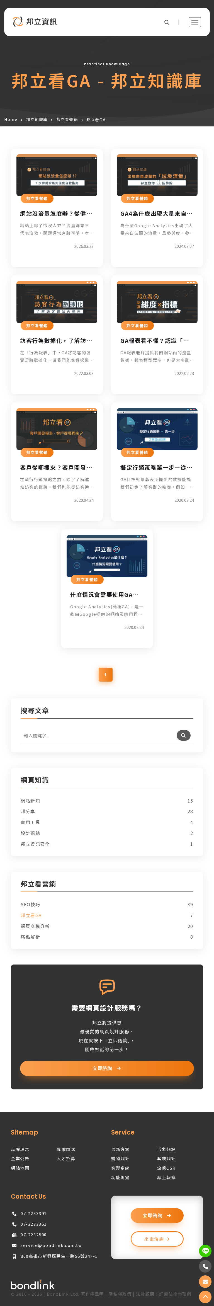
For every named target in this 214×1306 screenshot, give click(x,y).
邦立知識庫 (37, 119)
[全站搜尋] (171, 22)
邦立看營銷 (67, 119)
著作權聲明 (92, 1294)
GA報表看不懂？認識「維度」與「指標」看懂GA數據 (154, 341)
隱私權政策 (120, 1294)
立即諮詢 (103, 1068)
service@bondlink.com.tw (51, 1245)
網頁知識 (35, 780)
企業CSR (166, 1168)
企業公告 (20, 1158)
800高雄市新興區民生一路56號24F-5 (59, 1256)
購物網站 (120, 1158)
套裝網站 (166, 1158)
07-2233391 (34, 1213)
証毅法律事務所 (175, 1294)
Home (10, 119)
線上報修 (166, 1177)
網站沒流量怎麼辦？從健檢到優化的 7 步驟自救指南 (56, 213)
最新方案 (120, 1149)
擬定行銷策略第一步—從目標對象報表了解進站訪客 (156, 467)
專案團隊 (66, 1149)
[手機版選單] (195, 22)
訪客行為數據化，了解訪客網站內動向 (56, 341)
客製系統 (120, 1168)
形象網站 (166, 1149)
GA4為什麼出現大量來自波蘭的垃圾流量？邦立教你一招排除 (156, 213)
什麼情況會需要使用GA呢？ (101, 595)
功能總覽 (120, 1177)
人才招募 (66, 1158)
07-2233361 (34, 1224)
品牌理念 (20, 1149)
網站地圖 (20, 1168)
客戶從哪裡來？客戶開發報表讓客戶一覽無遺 (56, 467)
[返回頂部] (205, 1297)
